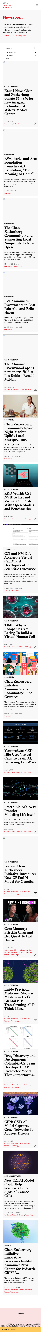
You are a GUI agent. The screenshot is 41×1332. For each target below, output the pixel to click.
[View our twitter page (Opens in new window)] (29, 1316)
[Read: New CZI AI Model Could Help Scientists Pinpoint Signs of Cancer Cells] (20, 1184)
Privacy (28, 1326)
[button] (20, 52)
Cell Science (8, 950)
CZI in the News (18, 124)
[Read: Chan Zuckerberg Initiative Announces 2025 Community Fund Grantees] (20, 685)
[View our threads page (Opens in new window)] (19, 1316)
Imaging (28, 950)
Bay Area (7, 389)
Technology (27, 519)
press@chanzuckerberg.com (14, 35)
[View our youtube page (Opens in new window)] (35, 1316)
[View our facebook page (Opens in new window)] (8, 1316)
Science (19, 519)
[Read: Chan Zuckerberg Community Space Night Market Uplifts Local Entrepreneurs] (20, 428)
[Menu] (37, 5)
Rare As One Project (11, 952)
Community (8, 124)
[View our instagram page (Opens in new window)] (14, 1316)
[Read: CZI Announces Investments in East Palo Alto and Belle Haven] (20, 301)
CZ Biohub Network (11, 892)
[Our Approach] (8, 5)
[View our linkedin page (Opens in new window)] (24, 1316)
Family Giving (17, 266)
